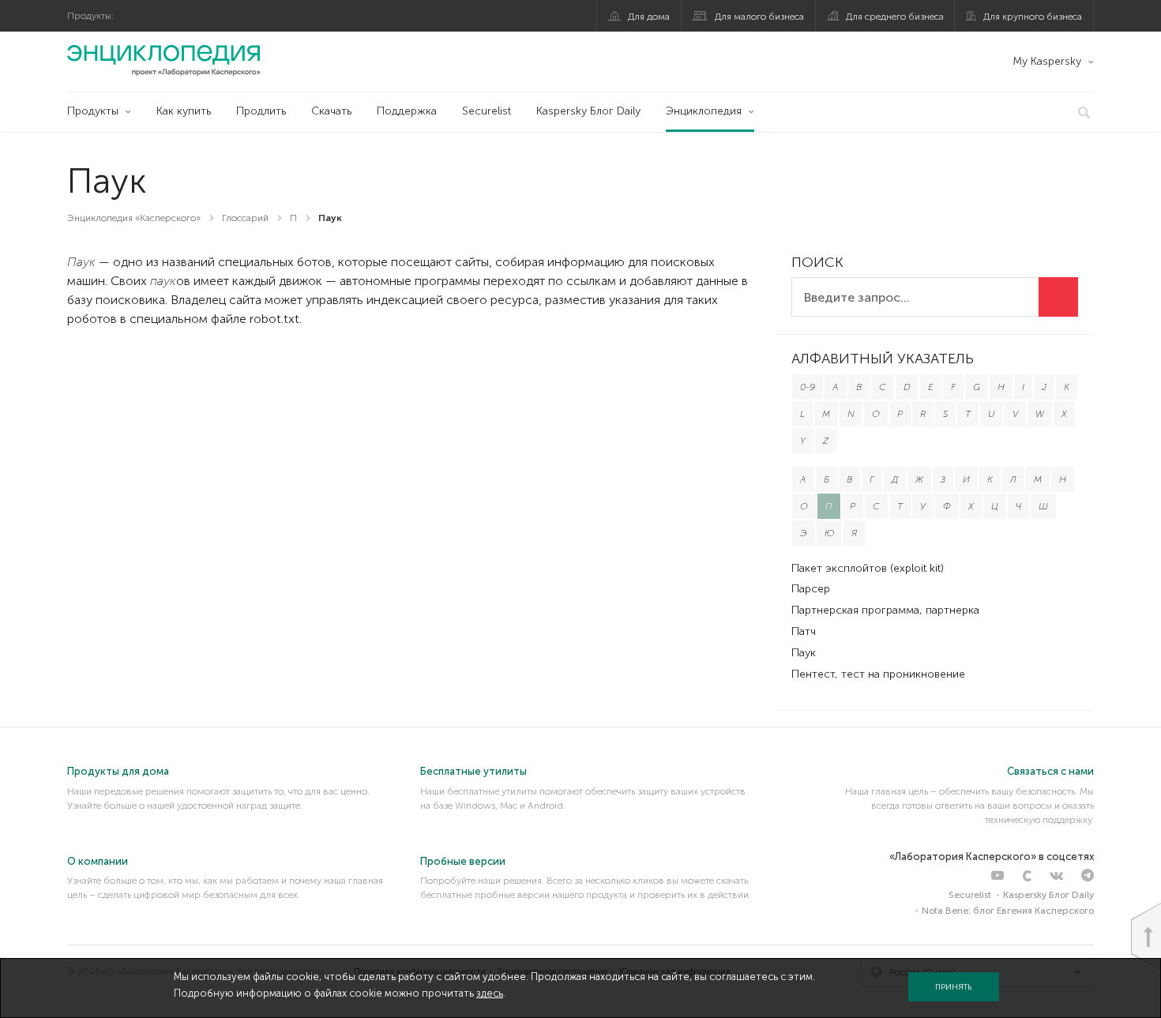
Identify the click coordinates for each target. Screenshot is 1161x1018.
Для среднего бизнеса (895, 16)
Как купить (183, 111)
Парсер (810, 588)
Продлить (261, 111)
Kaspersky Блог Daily (588, 111)
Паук (803, 652)
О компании (97, 861)
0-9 (807, 387)
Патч (803, 631)
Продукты (92, 111)
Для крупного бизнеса (1032, 16)
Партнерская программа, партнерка (885, 610)
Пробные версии (462, 861)
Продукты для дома (118, 771)
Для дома (649, 16)
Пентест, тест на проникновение (878, 674)
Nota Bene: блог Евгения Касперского (1008, 910)
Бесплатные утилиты (473, 771)
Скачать (331, 111)
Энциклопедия (704, 111)
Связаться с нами (1050, 771)
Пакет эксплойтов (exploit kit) (867, 568)
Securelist (486, 111)
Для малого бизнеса (759, 16)
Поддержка (407, 111)
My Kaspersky (1047, 61)
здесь (489, 993)
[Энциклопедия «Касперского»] (164, 60)
